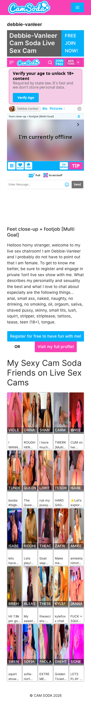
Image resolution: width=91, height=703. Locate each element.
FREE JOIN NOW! (71, 43)
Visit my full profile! (56, 346)
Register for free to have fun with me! (45, 336)
